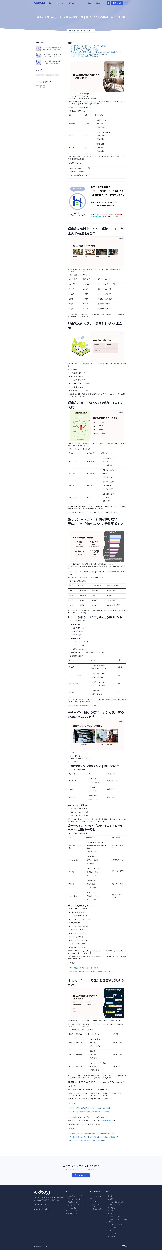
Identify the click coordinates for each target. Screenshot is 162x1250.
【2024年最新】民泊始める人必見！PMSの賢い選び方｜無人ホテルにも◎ (91, 971)
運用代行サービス (73, 1214)
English (36, 1209)
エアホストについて (114, 1205)
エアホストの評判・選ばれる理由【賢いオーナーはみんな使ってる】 (90, 1108)
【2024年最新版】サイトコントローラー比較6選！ (84, 968)
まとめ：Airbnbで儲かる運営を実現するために (85, 56)
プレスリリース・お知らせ (116, 1225)
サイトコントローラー (75, 1199)
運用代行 (71, 3)
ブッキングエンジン (74, 1205)
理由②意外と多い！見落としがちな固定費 (84, 48)
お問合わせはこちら (80, 1175)
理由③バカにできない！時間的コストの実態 (84, 50)
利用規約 (110, 1214)
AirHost (72, 31)
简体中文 (47, 1209)
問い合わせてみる (108, 1121)
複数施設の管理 (97, 1209)
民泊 (57, 75)
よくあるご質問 (113, 1234)
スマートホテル (40, 75)
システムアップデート (115, 1228)
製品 (50, 3)
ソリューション (60, 3)
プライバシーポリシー (115, 1217)
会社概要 (98, 3)
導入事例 (110, 1199)
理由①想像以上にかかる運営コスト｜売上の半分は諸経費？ (89, 46)
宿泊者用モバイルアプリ (75, 1196)
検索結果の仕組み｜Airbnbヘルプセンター (85, 705)
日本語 (41, 1209)
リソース (80, 3)
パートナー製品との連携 (115, 1202)
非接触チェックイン (49, 75)
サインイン (111, 1237)
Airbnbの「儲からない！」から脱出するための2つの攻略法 (89, 54)
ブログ (79, 31)
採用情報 (110, 1211)
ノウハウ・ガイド (88, 31)
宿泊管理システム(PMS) (75, 1202)
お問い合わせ (117, 3)
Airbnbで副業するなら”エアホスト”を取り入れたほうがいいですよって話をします (93, 1137)
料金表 (89, 3)
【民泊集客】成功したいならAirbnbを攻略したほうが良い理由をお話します (91, 1133)
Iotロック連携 (72, 1208)
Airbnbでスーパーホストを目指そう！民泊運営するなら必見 (87, 1140)
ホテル (94, 1201)
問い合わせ (111, 1208)
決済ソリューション (74, 1211)
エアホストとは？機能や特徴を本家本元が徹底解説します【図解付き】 (90, 1112)
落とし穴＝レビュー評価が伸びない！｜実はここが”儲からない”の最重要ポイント (96, 52)
